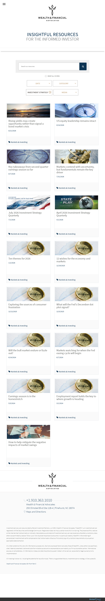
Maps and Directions (36, 511)
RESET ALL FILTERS (54, 76)
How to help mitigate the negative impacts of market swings (27, 443)
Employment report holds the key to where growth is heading (76, 397)
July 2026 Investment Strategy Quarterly (25, 214)
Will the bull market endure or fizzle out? (27, 352)
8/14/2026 (60, 125)
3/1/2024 (59, 403)
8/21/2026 (12, 131)
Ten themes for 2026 (19, 258)
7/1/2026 (11, 220)
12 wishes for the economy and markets (73, 260)
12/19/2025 (60, 265)
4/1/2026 (59, 220)
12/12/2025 (12, 311)
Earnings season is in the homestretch (21, 397)
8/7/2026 (11, 174)
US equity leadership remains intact (76, 121)
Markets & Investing (18, 142)
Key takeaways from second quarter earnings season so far (28, 168)
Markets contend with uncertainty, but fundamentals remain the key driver (75, 169)
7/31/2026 (60, 176)
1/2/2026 (11, 263)
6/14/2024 (12, 357)
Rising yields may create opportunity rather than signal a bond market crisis (26, 123)
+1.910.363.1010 (39, 500)
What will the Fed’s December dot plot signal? (74, 306)
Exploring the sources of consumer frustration (27, 306)
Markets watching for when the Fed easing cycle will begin (75, 352)
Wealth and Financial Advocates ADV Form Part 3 (21, 564)
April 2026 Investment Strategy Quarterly (73, 214)
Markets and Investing (19, 463)
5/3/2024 (11, 403)
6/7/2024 (59, 357)
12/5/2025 (60, 311)
